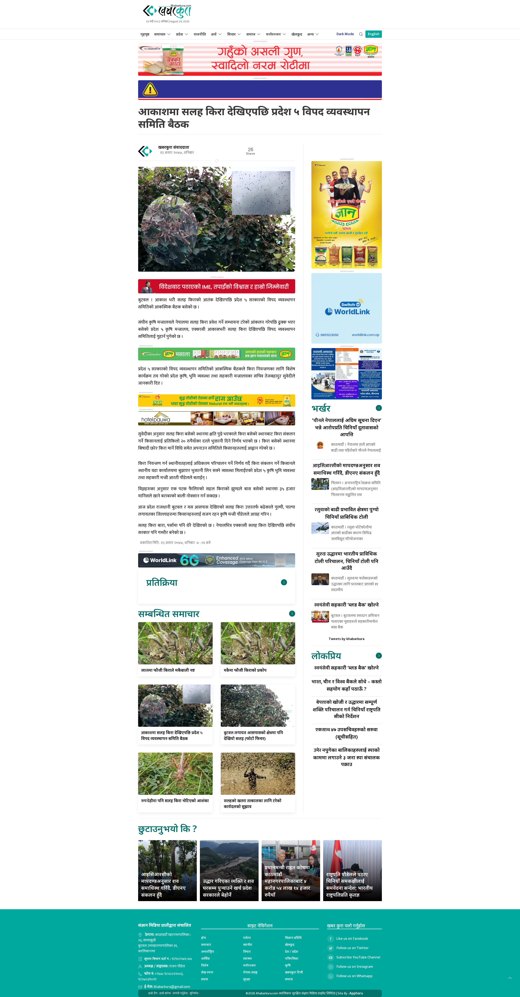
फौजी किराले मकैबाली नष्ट (168, 670)
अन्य (310, 34)
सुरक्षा (246, 979)
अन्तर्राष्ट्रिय (207, 951)
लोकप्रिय (326, 655)
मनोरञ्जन (273, 34)
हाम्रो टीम (152, 993)
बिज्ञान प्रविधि (293, 937)
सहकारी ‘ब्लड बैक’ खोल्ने (346, 604)
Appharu (356, 993)
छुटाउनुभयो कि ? (167, 828)
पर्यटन (247, 937)
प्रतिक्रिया (161, 582)
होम (203, 937)
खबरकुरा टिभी (294, 972)
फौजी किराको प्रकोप (245, 670)
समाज (250, 34)
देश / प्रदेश (291, 951)
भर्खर (320, 408)
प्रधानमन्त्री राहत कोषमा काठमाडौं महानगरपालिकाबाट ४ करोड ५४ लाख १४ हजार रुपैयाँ (287, 881)
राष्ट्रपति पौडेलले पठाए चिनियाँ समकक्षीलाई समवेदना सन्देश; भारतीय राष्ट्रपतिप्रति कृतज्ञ (349, 884)
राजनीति (200, 34)
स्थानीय (247, 944)
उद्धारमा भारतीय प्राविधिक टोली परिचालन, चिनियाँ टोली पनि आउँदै (346, 560)
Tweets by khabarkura (346, 639)
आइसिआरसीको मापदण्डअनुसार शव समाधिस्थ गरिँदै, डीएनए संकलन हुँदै (163, 884)
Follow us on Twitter (352, 948)
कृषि (288, 965)
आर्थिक (205, 958)
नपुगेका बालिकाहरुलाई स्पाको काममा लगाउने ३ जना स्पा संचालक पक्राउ (346, 756)
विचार (231, 34)
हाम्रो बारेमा (165, 993)
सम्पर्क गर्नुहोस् (180, 993)
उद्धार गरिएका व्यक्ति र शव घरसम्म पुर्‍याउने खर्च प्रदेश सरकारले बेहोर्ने (228, 888)
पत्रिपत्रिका (291, 958)
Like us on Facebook (352, 938)
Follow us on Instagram (354, 966)
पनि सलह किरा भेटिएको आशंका (175, 800)
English (373, 34)
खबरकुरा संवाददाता (173, 147)
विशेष (204, 965)
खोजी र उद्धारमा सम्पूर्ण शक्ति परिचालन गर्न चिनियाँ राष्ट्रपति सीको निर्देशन (346, 709)
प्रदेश (179, 34)
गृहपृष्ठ (145, 34)
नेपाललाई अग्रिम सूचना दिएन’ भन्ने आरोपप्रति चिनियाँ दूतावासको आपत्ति (346, 427)
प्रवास (204, 979)
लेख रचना (207, 972)
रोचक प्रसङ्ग (250, 972)
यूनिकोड (194, 993)
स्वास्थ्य (247, 958)
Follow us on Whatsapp (354, 976)
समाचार (159, 34)
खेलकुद (296, 34)
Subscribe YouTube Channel (358, 957)
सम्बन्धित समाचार (168, 613)
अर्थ (214, 34)
